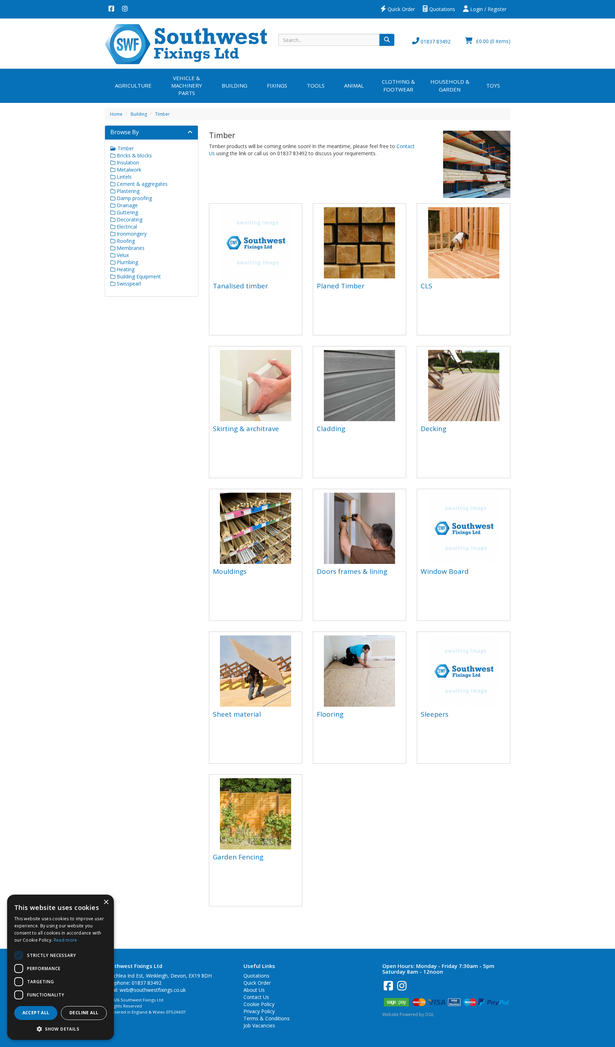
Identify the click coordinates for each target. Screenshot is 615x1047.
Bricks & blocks (133, 155)
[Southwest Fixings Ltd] (186, 43)
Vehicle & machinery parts (186, 85)
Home (116, 114)
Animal (354, 85)
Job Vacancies (259, 1025)
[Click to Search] (386, 40)
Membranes (129, 248)
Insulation (127, 162)
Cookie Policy (258, 1004)
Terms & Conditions (266, 1018)
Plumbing (126, 262)
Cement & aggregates (141, 183)
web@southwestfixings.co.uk (153, 989)
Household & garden (449, 85)
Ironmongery (131, 233)
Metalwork (128, 169)
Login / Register (487, 9)
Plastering (127, 191)
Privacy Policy (259, 1011)
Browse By (124, 132)
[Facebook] (111, 9)
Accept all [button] (35, 1013)
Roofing (125, 240)
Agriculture (133, 85)
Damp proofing (133, 198)
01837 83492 (435, 41)
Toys (493, 85)
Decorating (128, 219)
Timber (162, 114)
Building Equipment (138, 276)
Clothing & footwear (398, 85)
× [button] (106, 902)
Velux (122, 255)
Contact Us (256, 997)
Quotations (441, 9)
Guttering (126, 212)
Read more (65, 940)
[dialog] (60, 967)
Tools (316, 85)
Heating (125, 269)
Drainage (126, 205)
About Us (254, 989)
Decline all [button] (83, 1013)
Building (234, 85)
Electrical (126, 226)
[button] (60, 1029)
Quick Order (400, 9)
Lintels (123, 176)
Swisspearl (128, 283)
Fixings (277, 85)
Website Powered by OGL (408, 1014)
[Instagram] (125, 9)
